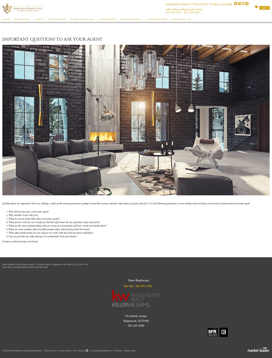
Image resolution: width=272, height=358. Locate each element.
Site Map (118, 350)
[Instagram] (240, 4)
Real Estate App (181, 19)
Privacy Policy (64, 350)
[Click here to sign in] (256, 8)
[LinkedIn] (236, 4)
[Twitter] (247, 4)
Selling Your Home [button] (82, 19)
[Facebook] (243, 4)
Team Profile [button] (22, 19)
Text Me (128, 286)
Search (39, 19)
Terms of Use (50, 350)
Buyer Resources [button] (130, 19)
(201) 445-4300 (191, 12)
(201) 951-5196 (173, 12)
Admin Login (130, 350)
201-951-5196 (144, 286)
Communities (107, 19)
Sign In (264, 7)
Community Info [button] (157, 19)
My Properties (56, 19)
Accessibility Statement (101, 350)
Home (5, 19)
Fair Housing (78, 350)
